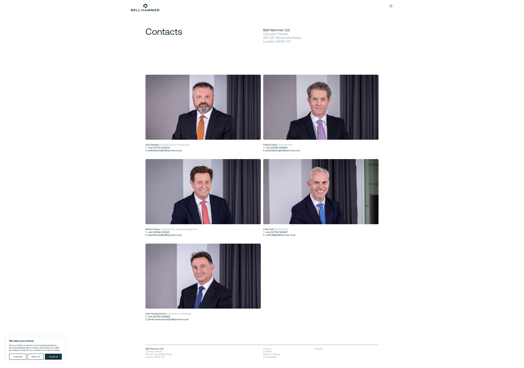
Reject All (36, 357)
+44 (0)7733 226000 (159, 147)
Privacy (267, 348)
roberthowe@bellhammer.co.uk (165, 234)
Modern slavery (271, 354)
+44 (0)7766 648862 (159, 316)
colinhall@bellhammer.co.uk (280, 234)
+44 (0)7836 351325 (158, 232)
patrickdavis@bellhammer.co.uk (282, 150)
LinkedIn (318, 348)
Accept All (53, 357)
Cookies (267, 351)
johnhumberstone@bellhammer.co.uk (168, 319)
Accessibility (270, 357)
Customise (18, 357)
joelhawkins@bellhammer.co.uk (165, 150)
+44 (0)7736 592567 (276, 232)
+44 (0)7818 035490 (276, 147)
